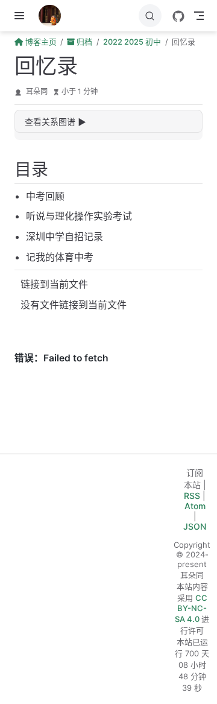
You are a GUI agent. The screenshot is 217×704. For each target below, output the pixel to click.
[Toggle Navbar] (198, 16)
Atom (195, 506)
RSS (192, 495)
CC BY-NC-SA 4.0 (191, 608)
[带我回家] (54, 16)
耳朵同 (37, 91)
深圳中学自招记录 (64, 236)
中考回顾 (45, 196)
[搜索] (150, 15)
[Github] (178, 16)
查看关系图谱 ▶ (55, 122)
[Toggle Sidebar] (22, 15)
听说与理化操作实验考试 (79, 216)
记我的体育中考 (59, 257)
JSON (194, 526)
